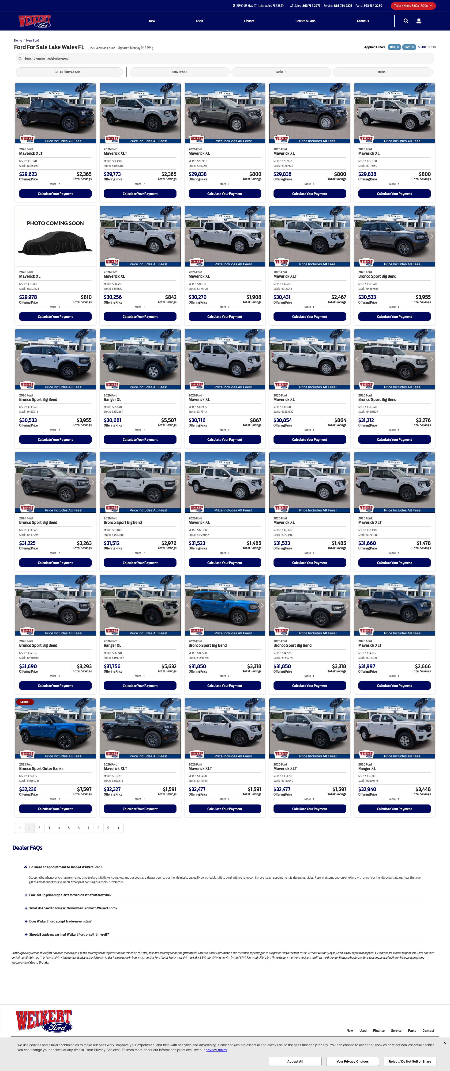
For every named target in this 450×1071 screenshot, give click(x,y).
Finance (249, 21)
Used (199, 21)
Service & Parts (305, 21)
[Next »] (118, 828)
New (152, 21)
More (53, 184)
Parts (412, 1031)
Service (396, 1031)
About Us (363, 21)
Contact (428, 1031)
